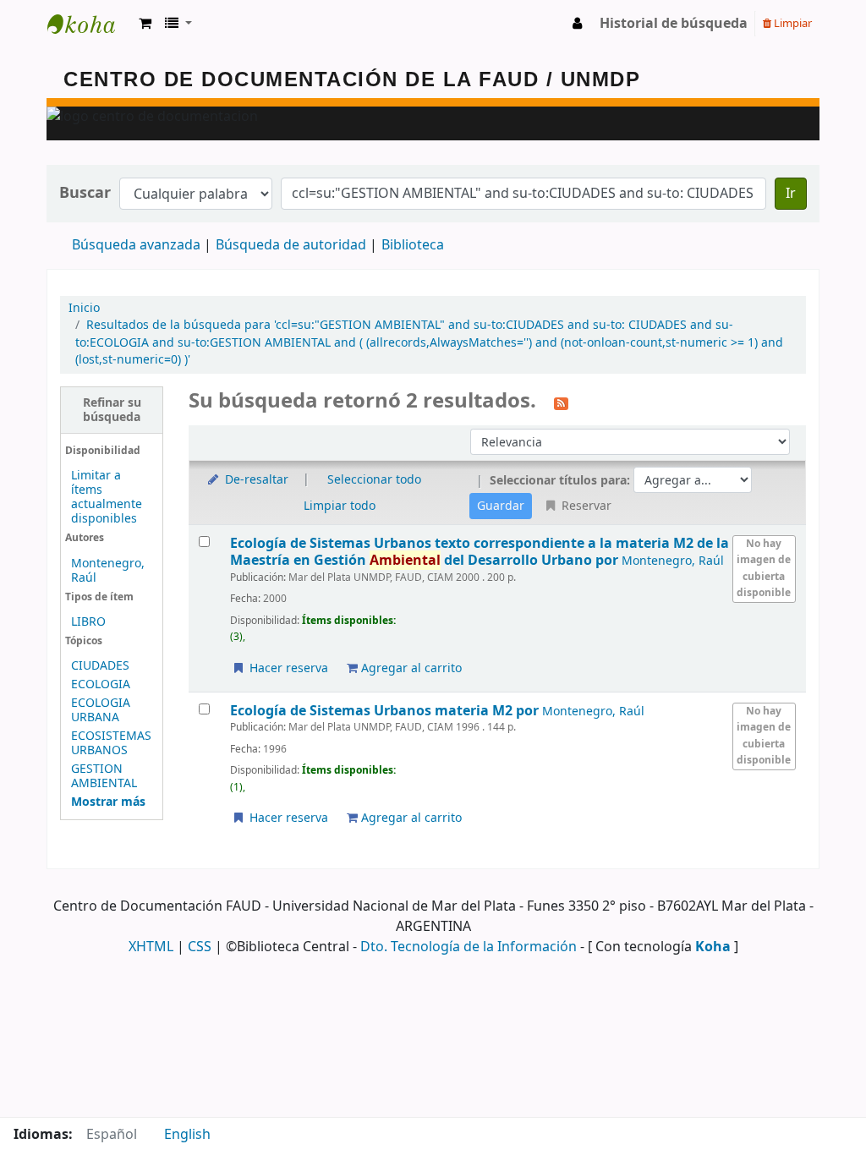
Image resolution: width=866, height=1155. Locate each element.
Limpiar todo (339, 506)
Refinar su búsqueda (112, 410)
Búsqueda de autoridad (291, 245)
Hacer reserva (287, 668)
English (187, 1135)
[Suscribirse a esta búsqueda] (561, 402)
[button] (145, 24)
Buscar (85, 193)
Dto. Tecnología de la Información (468, 947)
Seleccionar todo (374, 480)
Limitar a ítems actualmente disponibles (106, 497)
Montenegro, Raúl (108, 571)
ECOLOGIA (100, 684)
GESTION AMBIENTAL (104, 776)
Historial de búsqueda (674, 24)
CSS (199, 947)
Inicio (84, 308)
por (479, 552)
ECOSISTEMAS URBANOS (111, 743)
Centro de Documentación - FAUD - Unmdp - (89, 24)
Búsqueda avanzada (136, 245)
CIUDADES (100, 666)
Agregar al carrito (410, 668)
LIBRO (88, 622)
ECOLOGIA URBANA (100, 710)
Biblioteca (412, 245)
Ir (791, 193)
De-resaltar (255, 480)
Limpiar (791, 23)
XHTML (151, 947)
